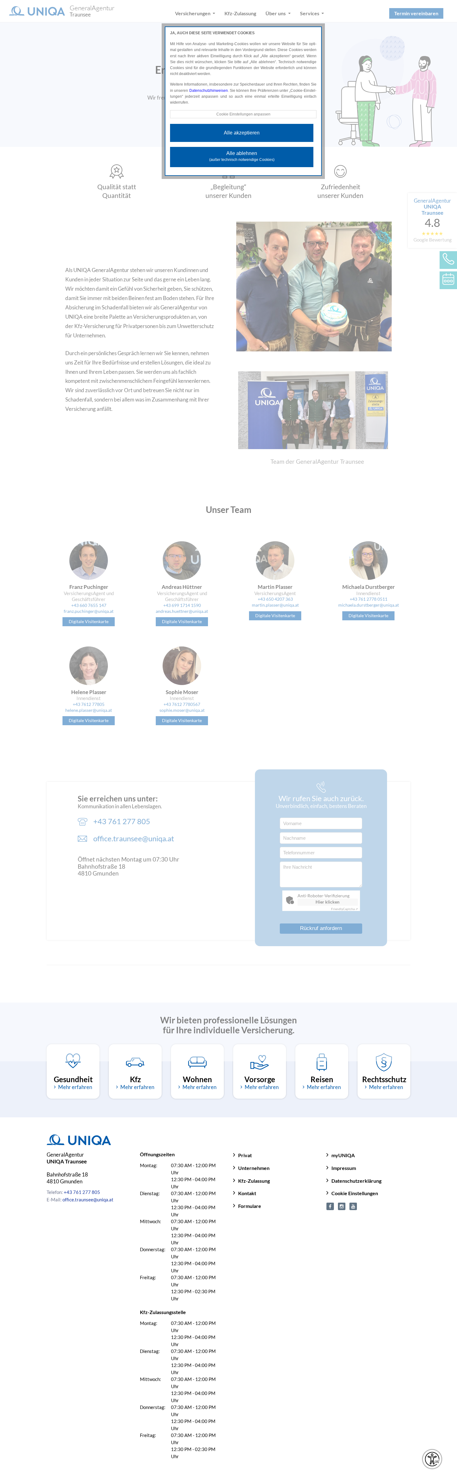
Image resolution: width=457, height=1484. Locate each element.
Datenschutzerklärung (356, 1181)
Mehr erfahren (74, 1087)
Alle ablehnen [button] (242, 156)
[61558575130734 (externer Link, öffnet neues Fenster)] (330, 1206)
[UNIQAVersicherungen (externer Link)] (353, 1206)
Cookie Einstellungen (354, 1193)
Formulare (249, 1206)
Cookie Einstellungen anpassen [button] (243, 114)
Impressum (343, 1168)
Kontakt (247, 1193)
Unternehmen (254, 1168)
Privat (245, 1155)
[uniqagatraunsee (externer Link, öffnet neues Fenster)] (341, 1206)
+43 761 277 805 (82, 1192)
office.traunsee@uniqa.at (87, 1199)
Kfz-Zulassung (254, 1181)
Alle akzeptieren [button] (242, 132)
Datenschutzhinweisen (208, 90)
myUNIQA (343, 1155)
